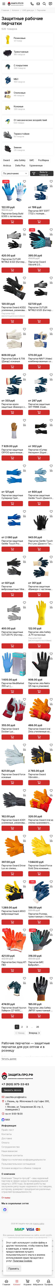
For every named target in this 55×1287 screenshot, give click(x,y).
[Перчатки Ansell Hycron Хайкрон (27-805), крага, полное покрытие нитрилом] (14, 988)
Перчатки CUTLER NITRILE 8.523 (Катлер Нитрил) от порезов (13, 260)
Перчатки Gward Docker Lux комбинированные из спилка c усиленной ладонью (13, 730)
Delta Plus (20, 165)
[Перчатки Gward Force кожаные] (14, 755)
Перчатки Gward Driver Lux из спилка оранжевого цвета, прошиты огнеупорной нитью (14, 867)
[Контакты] (50, 4)
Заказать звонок (12, 1090)
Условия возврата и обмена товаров (21, 1168)
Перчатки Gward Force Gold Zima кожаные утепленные (40, 867)
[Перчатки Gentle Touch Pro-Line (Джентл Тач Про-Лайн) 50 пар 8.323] (40, 521)
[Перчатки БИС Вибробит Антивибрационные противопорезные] (40, 940)
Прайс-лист (8, 1130)
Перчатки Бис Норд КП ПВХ (14, 963)
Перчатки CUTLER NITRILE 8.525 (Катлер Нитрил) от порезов (39, 309)
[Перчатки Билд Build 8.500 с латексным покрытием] (14, 191)
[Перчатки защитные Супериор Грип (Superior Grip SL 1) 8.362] (14, 476)
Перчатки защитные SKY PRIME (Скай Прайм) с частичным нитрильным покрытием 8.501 (39, 405)
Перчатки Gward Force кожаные (13, 775)
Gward (6, 160)
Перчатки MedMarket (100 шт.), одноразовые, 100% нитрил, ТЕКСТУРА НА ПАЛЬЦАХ (13, 684)
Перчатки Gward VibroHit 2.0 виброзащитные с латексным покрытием (40, 263)
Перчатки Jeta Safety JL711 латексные (39, 633)
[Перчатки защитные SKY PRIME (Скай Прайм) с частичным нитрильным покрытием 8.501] (40, 385)
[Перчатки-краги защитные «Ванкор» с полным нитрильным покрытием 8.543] (14, 385)
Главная (5, 10)
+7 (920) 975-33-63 (32, 4)
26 (37, 1027)
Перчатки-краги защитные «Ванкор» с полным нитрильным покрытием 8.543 (13, 405)
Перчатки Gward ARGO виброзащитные (14, 912)
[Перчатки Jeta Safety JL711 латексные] (40, 612)
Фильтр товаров (43, 173)
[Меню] (4, 4)
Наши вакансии (9, 1151)
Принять (13, 1268)
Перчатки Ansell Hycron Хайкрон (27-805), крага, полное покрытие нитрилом (14, 1009)
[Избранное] (24, 181)
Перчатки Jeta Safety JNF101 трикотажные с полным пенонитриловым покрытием (40, 1009)
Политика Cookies (22, 1261)
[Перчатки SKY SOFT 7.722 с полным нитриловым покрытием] (40, 191)
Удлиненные (36, 165)
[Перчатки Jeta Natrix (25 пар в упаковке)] (40, 664)
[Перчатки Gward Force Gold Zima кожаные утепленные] (40, 846)
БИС (32, 160)
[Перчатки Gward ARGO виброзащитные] (14, 891)
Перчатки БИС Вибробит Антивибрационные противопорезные (38, 963)
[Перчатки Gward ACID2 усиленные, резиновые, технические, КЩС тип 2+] (14, 288)
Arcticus (7, 165)
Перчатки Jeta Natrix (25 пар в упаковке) (39, 684)
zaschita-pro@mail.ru (38, 4)
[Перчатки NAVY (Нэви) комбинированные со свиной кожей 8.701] (40, 339)
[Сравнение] (24, 186)
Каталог (15, 10)
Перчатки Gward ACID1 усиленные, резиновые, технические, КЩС (14, 821)
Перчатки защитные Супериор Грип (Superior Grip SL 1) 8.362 (12, 496)
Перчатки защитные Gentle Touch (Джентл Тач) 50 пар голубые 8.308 (40, 496)
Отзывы (6, 1197)
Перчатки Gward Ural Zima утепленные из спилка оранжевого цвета (39, 730)
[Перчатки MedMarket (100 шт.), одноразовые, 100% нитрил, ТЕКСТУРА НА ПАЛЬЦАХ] (14, 664)
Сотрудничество (11, 1147)
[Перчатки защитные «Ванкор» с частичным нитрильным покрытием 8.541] (40, 567)
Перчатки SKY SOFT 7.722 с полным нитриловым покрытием (39, 212)
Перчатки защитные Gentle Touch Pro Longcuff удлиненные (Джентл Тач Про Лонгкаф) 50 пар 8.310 (13, 542)
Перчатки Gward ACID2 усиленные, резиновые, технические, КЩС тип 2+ (14, 309)
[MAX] (5, 1209)
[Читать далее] (9, 1059)
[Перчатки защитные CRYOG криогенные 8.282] (14, 430)
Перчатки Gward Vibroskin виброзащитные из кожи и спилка (38, 776)
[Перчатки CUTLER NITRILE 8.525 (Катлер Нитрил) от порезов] (40, 288)
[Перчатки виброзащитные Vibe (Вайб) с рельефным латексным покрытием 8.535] (14, 567)
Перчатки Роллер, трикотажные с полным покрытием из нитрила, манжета (40, 915)
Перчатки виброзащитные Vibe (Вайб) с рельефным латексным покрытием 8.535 (14, 588)
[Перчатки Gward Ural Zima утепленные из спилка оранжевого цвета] (40, 709)
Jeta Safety (20, 160)
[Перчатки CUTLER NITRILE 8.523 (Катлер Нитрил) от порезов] (14, 239)
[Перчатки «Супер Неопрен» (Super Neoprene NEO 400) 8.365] (40, 430)
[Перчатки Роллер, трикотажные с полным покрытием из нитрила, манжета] (40, 891)
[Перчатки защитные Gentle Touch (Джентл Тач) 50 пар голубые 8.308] (40, 476)
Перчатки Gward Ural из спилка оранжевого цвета (40, 821)
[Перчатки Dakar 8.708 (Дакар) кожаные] (14, 339)
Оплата (5, 1142)
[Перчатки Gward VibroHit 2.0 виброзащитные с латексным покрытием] (40, 239)
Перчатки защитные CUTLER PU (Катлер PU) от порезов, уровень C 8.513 (12, 633)
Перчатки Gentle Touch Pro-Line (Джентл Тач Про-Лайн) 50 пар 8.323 (40, 542)
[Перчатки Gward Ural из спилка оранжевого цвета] (40, 800)
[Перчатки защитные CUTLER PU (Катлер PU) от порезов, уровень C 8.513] (14, 612)
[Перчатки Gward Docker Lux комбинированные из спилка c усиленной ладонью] (14, 709)
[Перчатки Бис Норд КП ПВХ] (14, 940)
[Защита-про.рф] (15, 4)
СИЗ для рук (28, 10)
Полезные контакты (12, 1155)
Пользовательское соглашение (18, 1164)
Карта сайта (38, 1223)
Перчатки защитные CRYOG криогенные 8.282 (12, 451)
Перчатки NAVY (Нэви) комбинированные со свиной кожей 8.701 (40, 360)
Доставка (7, 1138)
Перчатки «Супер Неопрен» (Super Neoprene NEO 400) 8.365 (38, 451)
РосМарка (43, 160)
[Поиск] (44, 4)
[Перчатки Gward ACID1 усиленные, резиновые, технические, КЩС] (14, 800)
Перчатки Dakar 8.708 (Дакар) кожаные (13, 360)
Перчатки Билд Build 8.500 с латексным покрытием (12, 215)
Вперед (33, 1033)
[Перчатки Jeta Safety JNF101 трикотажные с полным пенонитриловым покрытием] (40, 988)
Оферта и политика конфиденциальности (24, 1159)
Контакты (7, 1134)
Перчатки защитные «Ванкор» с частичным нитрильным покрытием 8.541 (40, 588)
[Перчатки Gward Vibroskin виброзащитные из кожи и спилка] (40, 755)
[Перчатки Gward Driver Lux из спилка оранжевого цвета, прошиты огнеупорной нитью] (14, 846)
